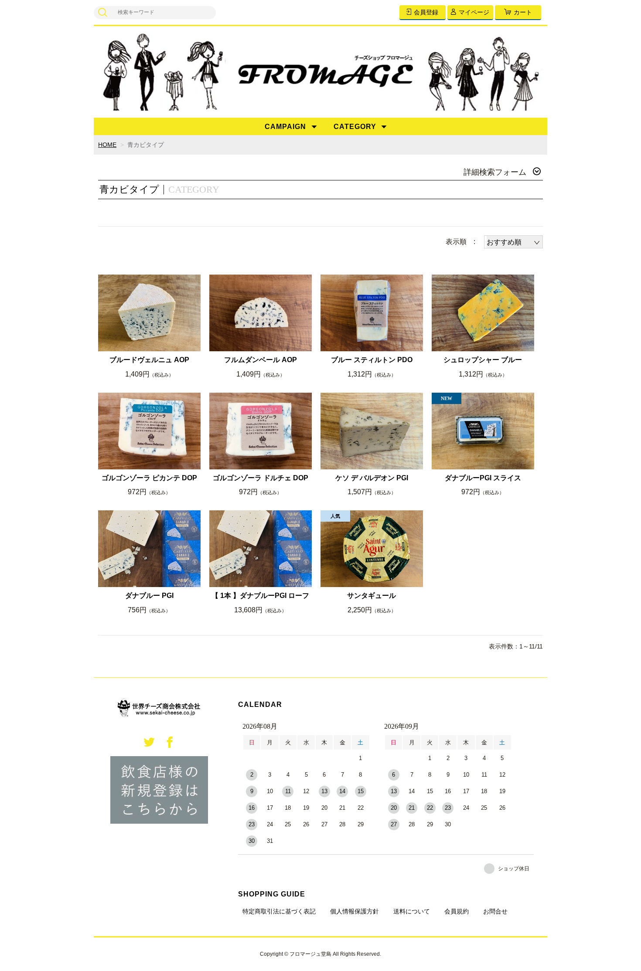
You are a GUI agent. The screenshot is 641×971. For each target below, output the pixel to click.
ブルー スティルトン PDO (372, 359)
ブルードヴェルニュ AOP (149, 359)
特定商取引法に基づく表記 (279, 911)
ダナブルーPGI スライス (483, 478)
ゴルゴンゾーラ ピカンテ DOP (149, 478)
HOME (107, 144)
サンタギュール (371, 595)
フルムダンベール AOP (260, 359)
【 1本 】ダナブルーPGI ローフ (260, 595)
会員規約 (456, 911)
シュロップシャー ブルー (482, 359)
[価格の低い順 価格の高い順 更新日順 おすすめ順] (513, 241)
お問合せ (495, 911)
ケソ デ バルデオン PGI (371, 478)
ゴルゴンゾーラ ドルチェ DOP (260, 478)
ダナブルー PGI (149, 595)
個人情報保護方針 (354, 911)
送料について (411, 911)
